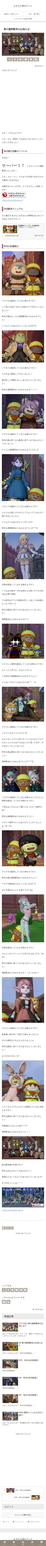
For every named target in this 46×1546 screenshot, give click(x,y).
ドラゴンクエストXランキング (12, 200)
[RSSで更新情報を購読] (8, 1302)
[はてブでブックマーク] (20, 59)
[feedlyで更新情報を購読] (4, 1302)
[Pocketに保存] (25, 59)
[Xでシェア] (9, 59)
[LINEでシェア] (31, 59)
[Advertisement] (23, 102)
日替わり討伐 (8, 1228)
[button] (36, 59)
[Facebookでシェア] (14, 59)
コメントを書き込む (23, 1515)
